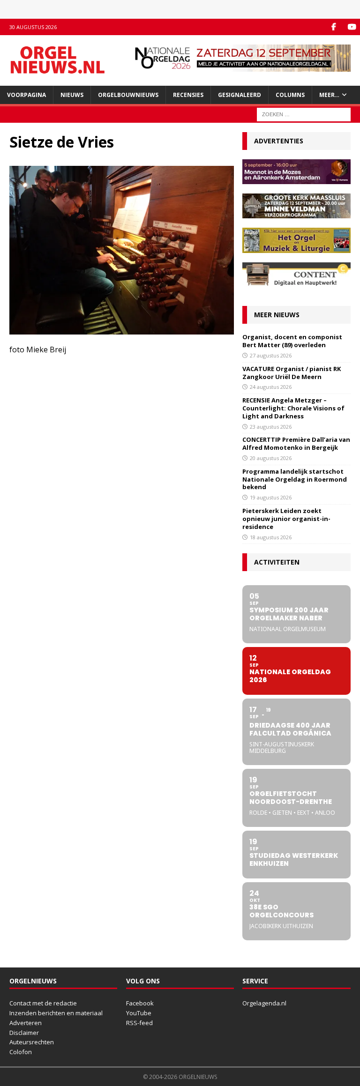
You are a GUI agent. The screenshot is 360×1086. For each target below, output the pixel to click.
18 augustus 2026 (271, 537)
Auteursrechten (31, 1042)
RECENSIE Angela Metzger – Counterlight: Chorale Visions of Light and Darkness (293, 408)
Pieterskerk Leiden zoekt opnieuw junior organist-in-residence (286, 518)
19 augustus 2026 (271, 497)
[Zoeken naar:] (304, 113)
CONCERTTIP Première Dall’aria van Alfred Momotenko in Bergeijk (296, 443)
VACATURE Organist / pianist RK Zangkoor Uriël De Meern (291, 372)
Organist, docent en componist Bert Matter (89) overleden (292, 341)
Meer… (329, 95)
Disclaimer (24, 1032)
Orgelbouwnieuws (128, 95)
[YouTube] (352, 27)
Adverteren (25, 1023)
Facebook (140, 1003)
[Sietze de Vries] (121, 328)
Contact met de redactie (43, 1003)
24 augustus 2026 (271, 386)
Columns (290, 95)
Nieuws (71, 95)
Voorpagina (26, 95)
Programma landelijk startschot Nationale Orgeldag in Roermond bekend (294, 479)
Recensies (188, 95)
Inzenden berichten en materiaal (56, 1013)
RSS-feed (139, 1023)
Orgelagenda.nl (264, 1003)
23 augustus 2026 (271, 426)
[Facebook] (333, 27)
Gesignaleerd (239, 95)
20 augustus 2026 (271, 457)
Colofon (20, 1052)
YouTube (138, 1013)
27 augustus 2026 (271, 355)
